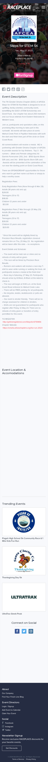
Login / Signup (8, 706)
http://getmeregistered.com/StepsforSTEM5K (22, 322)
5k (28, 63)
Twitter (8, 730)
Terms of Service (18, 759)
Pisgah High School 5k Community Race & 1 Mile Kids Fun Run (22, 539)
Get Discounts (12, 748)
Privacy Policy (31, 759)
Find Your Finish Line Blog (13, 697)
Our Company (7, 693)
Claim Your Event (9, 713)
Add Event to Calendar (11, 710)
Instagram (9, 726)
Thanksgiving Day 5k (12, 577)
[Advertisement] (24, 348)
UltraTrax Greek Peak (12, 613)
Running (21, 63)
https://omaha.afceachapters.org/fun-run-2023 (22, 328)
